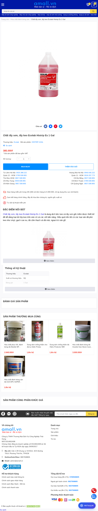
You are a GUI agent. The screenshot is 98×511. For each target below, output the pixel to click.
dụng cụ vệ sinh (84, 15)
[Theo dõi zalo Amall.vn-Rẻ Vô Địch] (9, 414)
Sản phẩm (55, 432)
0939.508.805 (20, 181)
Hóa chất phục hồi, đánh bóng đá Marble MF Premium (13, 347)
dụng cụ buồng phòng (70, 15)
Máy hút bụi (41, 15)
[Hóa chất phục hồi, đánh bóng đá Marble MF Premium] (14, 331)
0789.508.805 (21, 175)
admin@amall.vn (16, 461)
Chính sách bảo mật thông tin (13, 477)
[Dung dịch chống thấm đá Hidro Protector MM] (60, 331)
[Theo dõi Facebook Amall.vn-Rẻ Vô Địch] (3, 414)
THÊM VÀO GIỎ (71, 167)
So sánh (3, 510)
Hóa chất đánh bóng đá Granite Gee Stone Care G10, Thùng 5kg (81, 347)
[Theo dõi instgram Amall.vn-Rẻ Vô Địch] (14, 414)
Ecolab (16, 142)
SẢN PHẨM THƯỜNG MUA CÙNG (22, 316)
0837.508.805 (89, 178)
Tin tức (53, 439)
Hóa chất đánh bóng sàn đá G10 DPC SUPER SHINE (13, 381)
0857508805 (25, 457)
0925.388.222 (21, 173)
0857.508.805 (20, 178)
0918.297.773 (89, 175)
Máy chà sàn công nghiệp (27, 15)
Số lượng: (7, 159)
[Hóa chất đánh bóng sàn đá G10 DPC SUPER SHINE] (14, 366)
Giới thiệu (54, 435)
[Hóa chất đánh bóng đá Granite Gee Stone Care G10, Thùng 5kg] (82, 331)
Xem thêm (50, 261)
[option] (49, 70)
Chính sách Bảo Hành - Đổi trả (13, 484)
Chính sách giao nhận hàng (12, 480)
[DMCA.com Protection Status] (33, 506)
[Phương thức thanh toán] (65, 500)
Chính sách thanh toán (10, 487)
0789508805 (74, 477)
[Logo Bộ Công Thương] (11, 467)
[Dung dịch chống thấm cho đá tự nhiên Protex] (37, 331)
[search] (93, 11)
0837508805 (73, 481)
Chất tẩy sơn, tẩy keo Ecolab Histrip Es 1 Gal (23, 214)
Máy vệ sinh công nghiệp (10, 15)
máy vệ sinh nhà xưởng (54, 15)
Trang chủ (54, 429)
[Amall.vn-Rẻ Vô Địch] (49, 4)
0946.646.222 (89, 173)
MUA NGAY (25, 167)
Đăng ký (91, 414)
